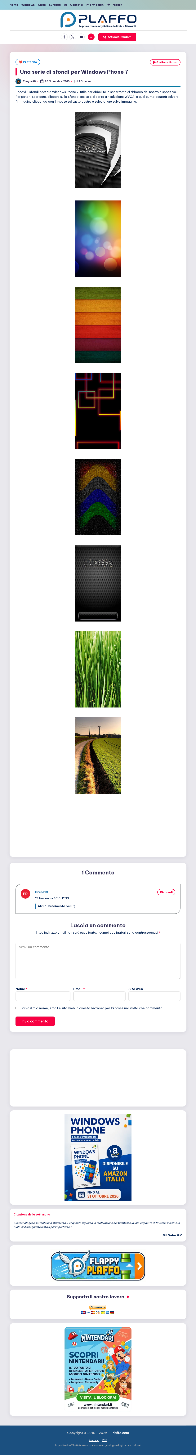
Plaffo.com (120, 1433)
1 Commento (87, 81)
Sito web (135, 989)
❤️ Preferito (28, 62)
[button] (117, 37)
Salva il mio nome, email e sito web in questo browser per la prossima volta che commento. (92, 1008)
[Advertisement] (98, 825)
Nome (21, 989)
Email (79, 989)
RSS (104, 1440)
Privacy (94, 1440)
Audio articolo (166, 62)
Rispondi (166, 892)
